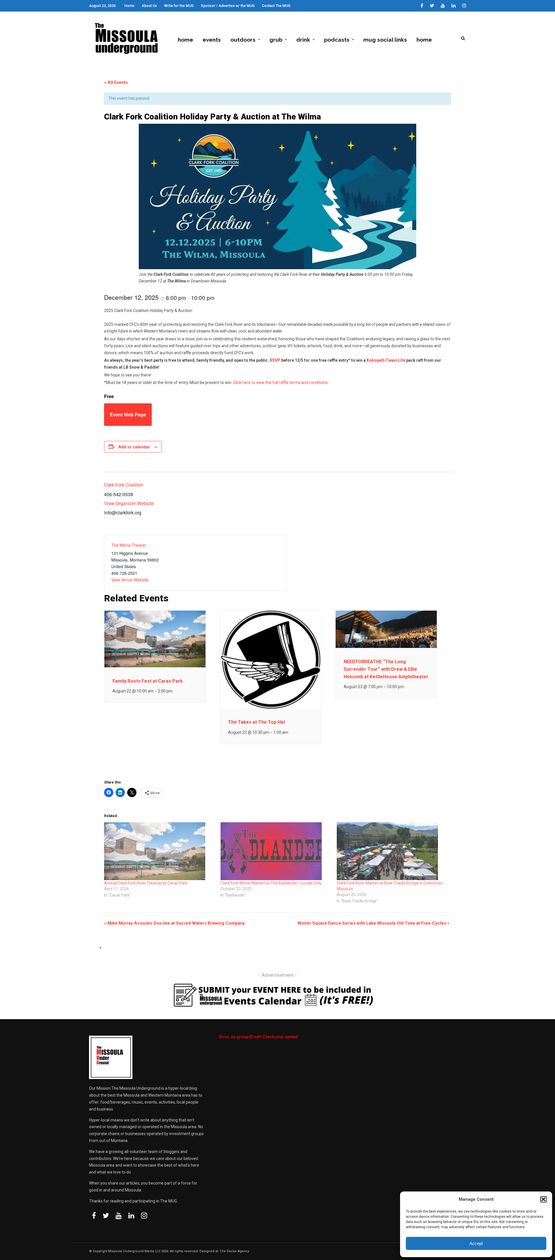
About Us (149, 6)
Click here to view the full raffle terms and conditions (280, 382)
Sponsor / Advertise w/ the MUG (228, 6)
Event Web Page (128, 414)
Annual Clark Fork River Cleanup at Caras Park (145, 883)
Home (129, 6)
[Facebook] (94, 1215)
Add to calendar (134, 447)
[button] (543, 1199)
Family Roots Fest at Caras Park (147, 681)
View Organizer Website (129, 503)
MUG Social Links (385, 39)
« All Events (116, 82)
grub (275, 39)
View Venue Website (130, 580)
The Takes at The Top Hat (256, 722)
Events (212, 39)
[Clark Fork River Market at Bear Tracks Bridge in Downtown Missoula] (392, 851)
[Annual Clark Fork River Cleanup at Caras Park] (159, 851)
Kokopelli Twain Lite (386, 360)
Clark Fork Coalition (123, 485)
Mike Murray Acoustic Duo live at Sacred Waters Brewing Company (174, 923)
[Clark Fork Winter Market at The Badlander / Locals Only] (276, 851)
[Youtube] (443, 6)
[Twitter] (106, 1215)
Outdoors (243, 39)
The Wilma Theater (128, 545)
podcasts (336, 39)
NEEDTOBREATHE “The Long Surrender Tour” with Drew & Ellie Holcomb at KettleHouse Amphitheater (386, 669)
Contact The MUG (276, 6)
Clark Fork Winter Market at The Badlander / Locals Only (271, 883)
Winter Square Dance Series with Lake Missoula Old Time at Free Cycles (373, 923)
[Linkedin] (454, 6)
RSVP (275, 360)
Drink (303, 39)
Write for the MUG (179, 6)
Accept (476, 1243)
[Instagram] (464, 6)
